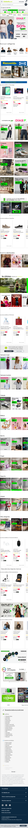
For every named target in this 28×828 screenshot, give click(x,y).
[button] (14, 4)
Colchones (7, 768)
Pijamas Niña (8, 720)
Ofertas (19, 14)
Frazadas (7, 761)
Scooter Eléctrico (8, 727)
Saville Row (7, 717)
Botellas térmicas (8, 750)
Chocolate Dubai (8, 733)
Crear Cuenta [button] (19, 351)
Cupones (4, 14)
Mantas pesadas (8, 742)
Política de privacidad (6, 812)
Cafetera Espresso (9, 735)
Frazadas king (8, 748)
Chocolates (7, 732)
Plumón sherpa (8, 749)
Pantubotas (7, 758)
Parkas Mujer (8, 753)
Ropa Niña (7, 723)
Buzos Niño (7, 718)
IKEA (6, 731)
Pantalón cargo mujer (9, 724)
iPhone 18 (7, 736)
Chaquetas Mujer (8, 716)
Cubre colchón (8, 743)
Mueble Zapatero (8, 767)
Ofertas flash (9, 14)
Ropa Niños (7, 721)
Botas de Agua (8, 757)
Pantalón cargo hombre (10, 725)
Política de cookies (5, 810)
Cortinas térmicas (9, 752)
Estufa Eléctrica (8, 729)
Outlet (14, 14)
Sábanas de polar (8, 746)
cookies (14, 826)
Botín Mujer (7, 756)
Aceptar (23, 825)
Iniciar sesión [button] (9, 351)
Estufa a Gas (7, 760)
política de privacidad (7, 826)
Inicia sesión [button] (21, 1)
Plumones (7, 745)
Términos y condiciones (6, 808)
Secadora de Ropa (8, 728)
